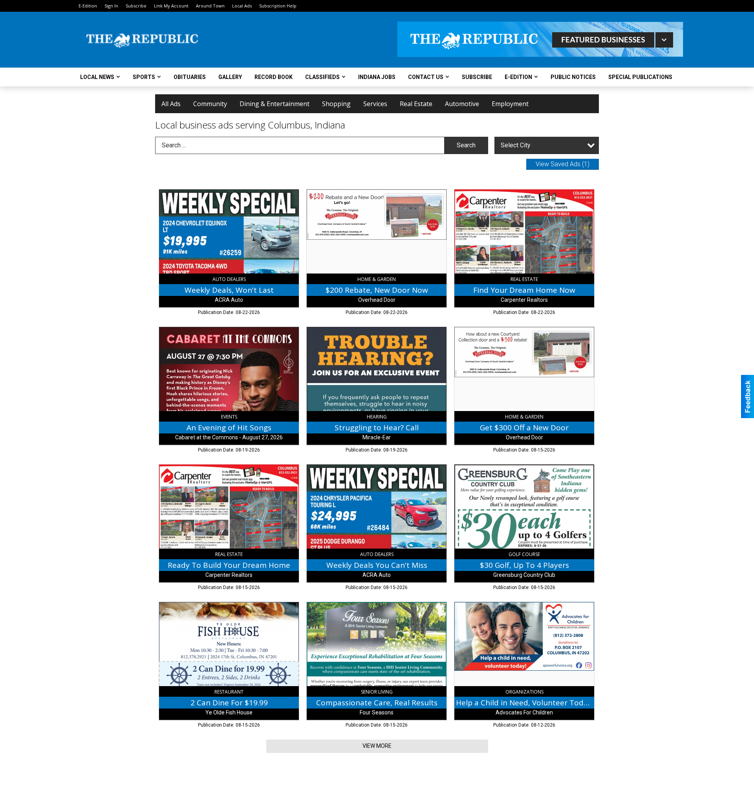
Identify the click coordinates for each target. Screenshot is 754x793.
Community (210, 103)
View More (377, 746)
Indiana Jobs (376, 77)
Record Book (273, 77)
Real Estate (416, 103)
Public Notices (573, 77)
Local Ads (242, 6)
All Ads (171, 103)
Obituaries (190, 77)
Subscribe (136, 6)
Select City (516, 145)
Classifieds (322, 77)
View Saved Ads (562, 164)
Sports (144, 77)
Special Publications (640, 77)
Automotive (462, 103)
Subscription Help (277, 6)
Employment (510, 103)
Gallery (230, 77)
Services (375, 103)
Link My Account (171, 6)
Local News (97, 77)
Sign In (111, 6)
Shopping (336, 103)
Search (466, 145)
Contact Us (425, 77)
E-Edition (88, 6)
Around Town (210, 6)
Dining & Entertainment (274, 103)
